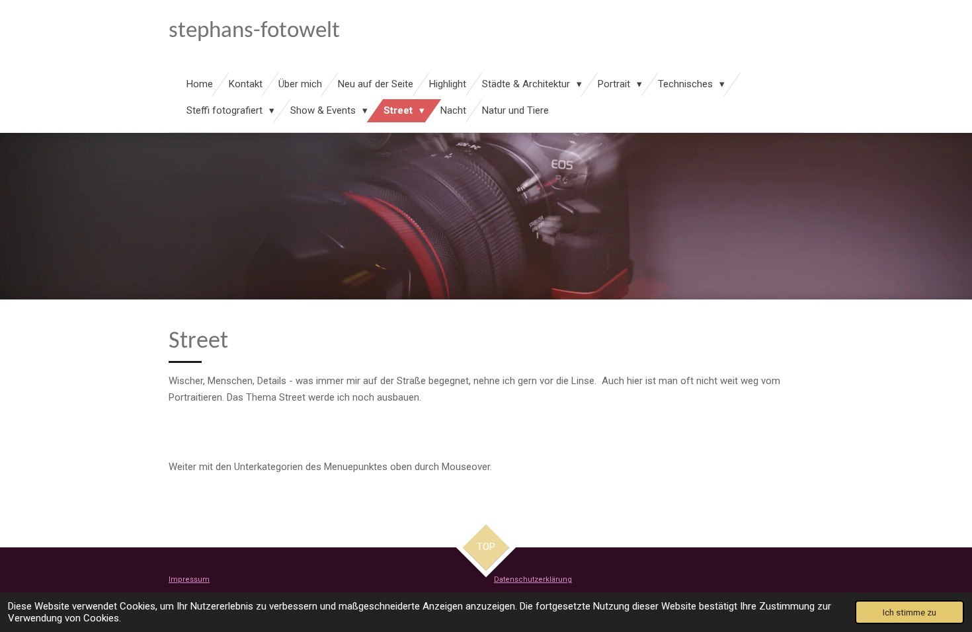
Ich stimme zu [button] (909, 612)
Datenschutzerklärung (533, 579)
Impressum (189, 579)
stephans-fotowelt (254, 31)
